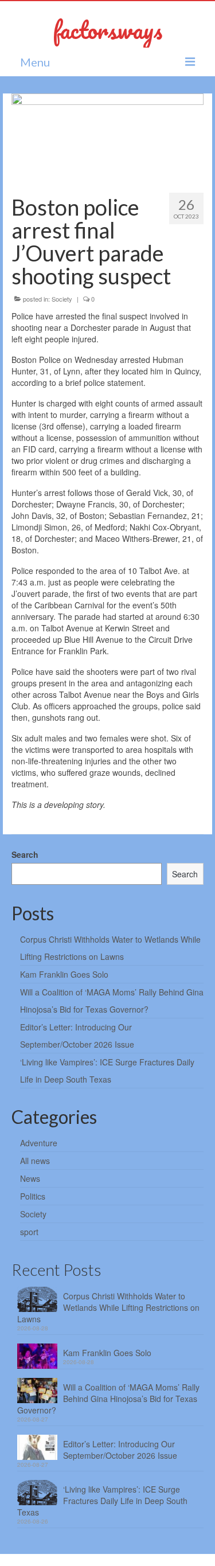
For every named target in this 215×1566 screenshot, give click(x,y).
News (30, 1178)
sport (29, 1231)
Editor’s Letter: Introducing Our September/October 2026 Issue (120, 1449)
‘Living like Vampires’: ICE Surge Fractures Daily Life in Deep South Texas (102, 1500)
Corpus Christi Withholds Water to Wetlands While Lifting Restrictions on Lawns (108, 1307)
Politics (32, 1196)
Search (24, 854)
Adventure (38, 1143)
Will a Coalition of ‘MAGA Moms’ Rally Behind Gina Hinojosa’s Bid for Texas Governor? (108, 1398)
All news (35, 1160)
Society (62, 298)
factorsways (107, 29)
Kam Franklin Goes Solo (64, 974)
